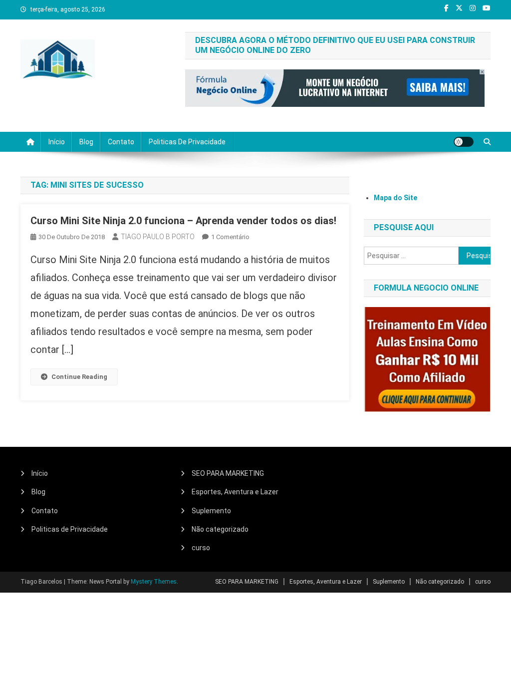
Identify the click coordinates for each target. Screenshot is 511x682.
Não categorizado (220, 529)
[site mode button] (464, 142)
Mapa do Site (395, 198)
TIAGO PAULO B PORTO (158, 237)
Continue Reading (79, 376)
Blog (86, 142)
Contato (121, 142)
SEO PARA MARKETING (228, 473)
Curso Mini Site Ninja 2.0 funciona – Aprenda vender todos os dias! (183, 221)
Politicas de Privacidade (187, 142)
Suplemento (211, 511)
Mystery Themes (154, 581)
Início (56, 142)
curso (201, 548)
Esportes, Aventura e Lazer (235, 492)
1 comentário (230, 237)
